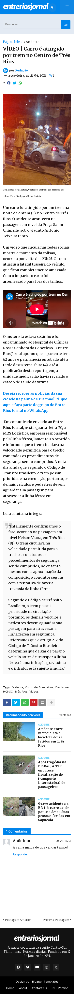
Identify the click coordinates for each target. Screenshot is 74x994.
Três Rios (21, 691)
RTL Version (60, 988)
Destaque (62, 687)
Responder (20, 854)
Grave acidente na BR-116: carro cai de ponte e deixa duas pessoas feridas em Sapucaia (54, 812)
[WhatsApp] (20, 83)
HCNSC (8, 691)
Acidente (32, 41)
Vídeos (34, 691)
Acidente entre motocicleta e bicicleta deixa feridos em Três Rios (51, 737)
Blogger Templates (45, 981)
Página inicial (13, 41)
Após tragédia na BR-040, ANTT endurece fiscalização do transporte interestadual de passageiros (52, 774)
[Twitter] (14, 83)
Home (10, 988)
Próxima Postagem (56, 920)
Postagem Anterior (18, 920)
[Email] (42, 702)
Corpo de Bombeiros (39, 687)
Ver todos (65, 715)
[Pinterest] (33, 702)
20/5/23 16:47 (63, 840)
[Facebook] (8, 83)
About (23, 988)
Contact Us (39, 988)
